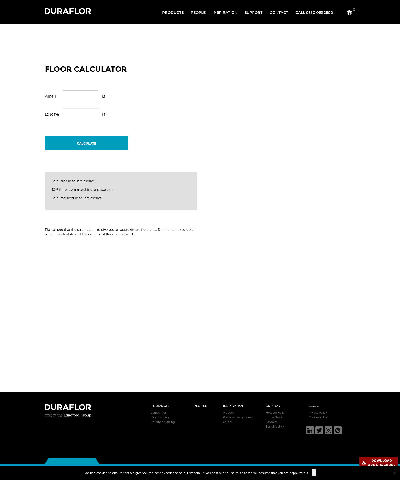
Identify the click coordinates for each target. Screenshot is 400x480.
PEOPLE (198, 12)
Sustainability (275, 426)
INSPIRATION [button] (225, 12)
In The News (274, 417)
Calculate (86, 143)
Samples (271, 421)
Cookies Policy (318, 417)
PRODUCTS (173, 12)
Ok (314, 473)
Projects (228, 412)
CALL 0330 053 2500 (314, 12)
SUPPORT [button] (253, 12)
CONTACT (279, 12)
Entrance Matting (163, 421)
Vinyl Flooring (160, 417)
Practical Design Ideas (238, 417)
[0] (351, 14)
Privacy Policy (318, 412)
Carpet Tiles (158, 412)
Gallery (227, 421)
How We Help (275, 412)
